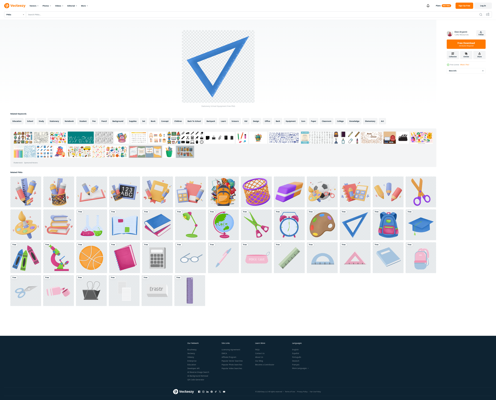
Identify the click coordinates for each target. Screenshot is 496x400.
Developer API (193, 368)
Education (191, 364)
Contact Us (260, 353)
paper (313, 121)
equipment (291, 121)
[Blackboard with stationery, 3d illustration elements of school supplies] (124, 191)
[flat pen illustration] (223, 257)
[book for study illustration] (388, 257)
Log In (483, 5)
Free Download (466, 44)
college (340, 121)
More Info (452, 71)
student (83, 121)
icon (303, 121)
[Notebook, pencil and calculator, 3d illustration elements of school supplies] (190, 191)
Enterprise (191, 361)
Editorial (71, 6)
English (295, 349)
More (83, 6)
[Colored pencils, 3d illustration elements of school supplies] (388, 191)
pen (94, 121)
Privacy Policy (302, 391)
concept (165, 121)
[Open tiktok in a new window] (216, 392)
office (267, 121)
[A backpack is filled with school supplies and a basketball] (223, 191)
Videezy (190, 357)
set (143, 121)
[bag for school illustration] (421, 257)
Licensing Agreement (231, 349)
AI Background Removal (197, 376)
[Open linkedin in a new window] (207, 392)
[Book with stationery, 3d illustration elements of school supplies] (157, 191)
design (256, 121)
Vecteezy (191, 353)
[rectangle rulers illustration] (289, 257)
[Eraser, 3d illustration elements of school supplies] (289, 191)
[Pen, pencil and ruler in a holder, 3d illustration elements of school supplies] (58, 191)
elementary (370, 121)
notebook (69, 121)
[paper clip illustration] (91, 290)
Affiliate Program (229, 357)
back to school (194, 121)
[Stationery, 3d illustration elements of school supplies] (25, 191)
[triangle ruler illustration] (355, 257)
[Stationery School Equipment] (91, 224)
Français (295, 364)
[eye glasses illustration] (190, 257)
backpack (211, 121)
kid (245, 121)
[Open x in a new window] (220, 392)
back (278, 121)
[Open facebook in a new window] (199, 392)
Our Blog (259, 361)
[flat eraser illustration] (157, 290)
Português (296, 357)
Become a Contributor (264, 364)
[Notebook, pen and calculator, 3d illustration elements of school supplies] (355, 191)
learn (223, 121)
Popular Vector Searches (232, 361)
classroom (326, 121)
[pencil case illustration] (256, 257)
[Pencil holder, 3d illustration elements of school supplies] (256, 191)
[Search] (480, 14)
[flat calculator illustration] (157, 257)
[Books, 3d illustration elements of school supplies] (58, 224)
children (178, 121)
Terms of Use (290, 391)
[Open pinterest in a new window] (212, 392)
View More (185, 151)
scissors (235, 121)
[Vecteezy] (14, 5)
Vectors (33, 6)
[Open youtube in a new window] (224, 392)
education (16, 121)
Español (295, 353)
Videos (58, 6)
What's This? (464, 65)
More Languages (299, 368)
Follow (481, 35)
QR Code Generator (195, 379)
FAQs (257, 349)
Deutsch (295, 361)
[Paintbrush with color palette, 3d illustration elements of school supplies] (25, 224)
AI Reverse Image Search (198, 372)
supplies (133, 121)
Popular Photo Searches (232, 364)
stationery (54, 121)
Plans (438, 5)
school (30, 121)
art (382, 121)
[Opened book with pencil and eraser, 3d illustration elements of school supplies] (91, 191)
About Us (259, 357)
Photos (46, 6)
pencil (104, 121)
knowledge (354, 121)
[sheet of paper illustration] (124, 290)
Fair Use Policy (315, 391)
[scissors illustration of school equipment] (25, 290)
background (117, 121)
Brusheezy (191, 349)
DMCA (224, 353)
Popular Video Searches (232, 368)
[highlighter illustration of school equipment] (58, 290)
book (153, 121)
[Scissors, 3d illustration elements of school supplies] (421, 191)
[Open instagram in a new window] (203, 392)
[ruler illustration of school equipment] (322, 257)
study (41, 121)
